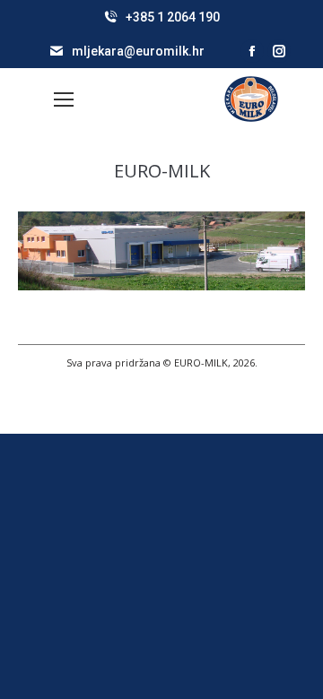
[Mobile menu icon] (64, 99)
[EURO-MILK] (161, 250)
